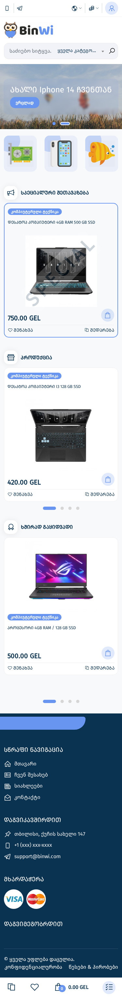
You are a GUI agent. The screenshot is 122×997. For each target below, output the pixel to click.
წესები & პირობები (93, 967)
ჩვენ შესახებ (30, 775)
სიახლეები (28, 786)
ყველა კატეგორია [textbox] (80, 50)
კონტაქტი (26, 797)
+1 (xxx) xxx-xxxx (32, 845)
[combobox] (80, 51)
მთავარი (24, 764)
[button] (54, 123)
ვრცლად (25, 102)
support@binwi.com (37, 856)
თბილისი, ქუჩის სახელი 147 (49, 834)
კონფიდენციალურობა (34, 967)
